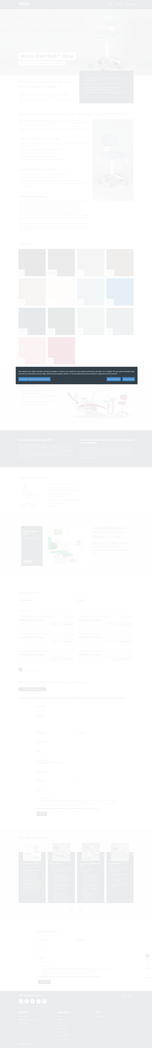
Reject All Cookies (114, 379)
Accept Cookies (128, 379)
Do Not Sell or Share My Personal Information (34, 379)
